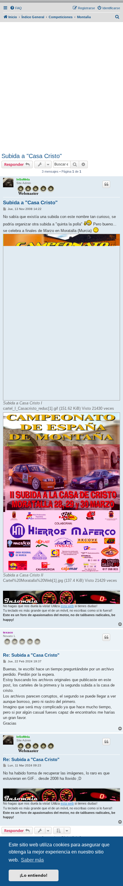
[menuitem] (16, 8)
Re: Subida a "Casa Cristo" (31, 655)
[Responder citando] (106, 184)
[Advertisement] (61, 88)
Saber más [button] (32, 859)
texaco (8, 632)
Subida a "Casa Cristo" (31, 156)
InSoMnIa (23, 179)
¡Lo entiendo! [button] (33, 875)
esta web (67, 606)
